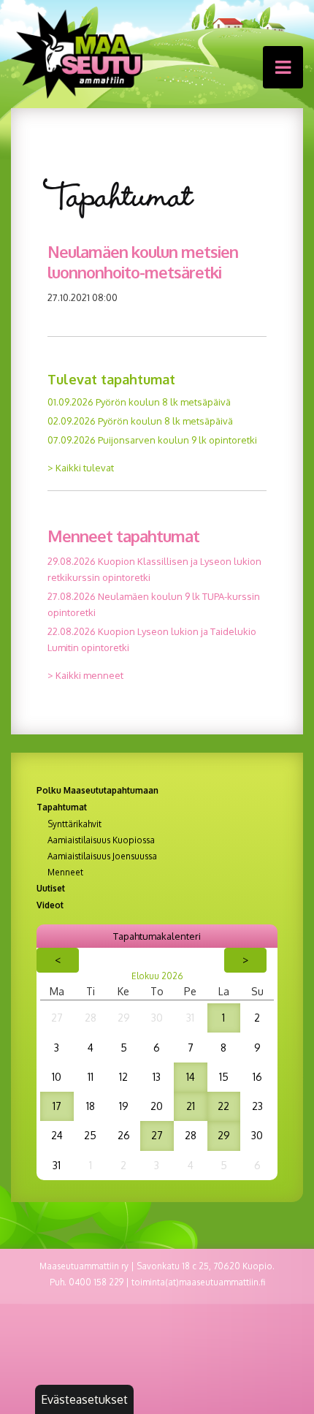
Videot (50, 905)
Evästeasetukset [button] (84, 1399)
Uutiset (51, 888)
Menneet (65, 872)
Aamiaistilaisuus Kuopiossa (101, 840)
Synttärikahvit (74, 824)
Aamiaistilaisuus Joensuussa (102, 856)
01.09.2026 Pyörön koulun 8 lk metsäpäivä (139, 402)
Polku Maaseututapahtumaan (97, 790)
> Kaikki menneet (85, 675)
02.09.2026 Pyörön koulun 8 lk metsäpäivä (140, 421)
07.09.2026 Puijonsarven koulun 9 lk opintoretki (152, 440)
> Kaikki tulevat (80, 468)
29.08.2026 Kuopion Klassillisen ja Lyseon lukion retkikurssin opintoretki (154, 569)
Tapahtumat (62, 807)
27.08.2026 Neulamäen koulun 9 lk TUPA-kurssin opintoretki (153, 604)
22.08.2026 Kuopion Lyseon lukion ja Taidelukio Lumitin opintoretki (151, 639)
